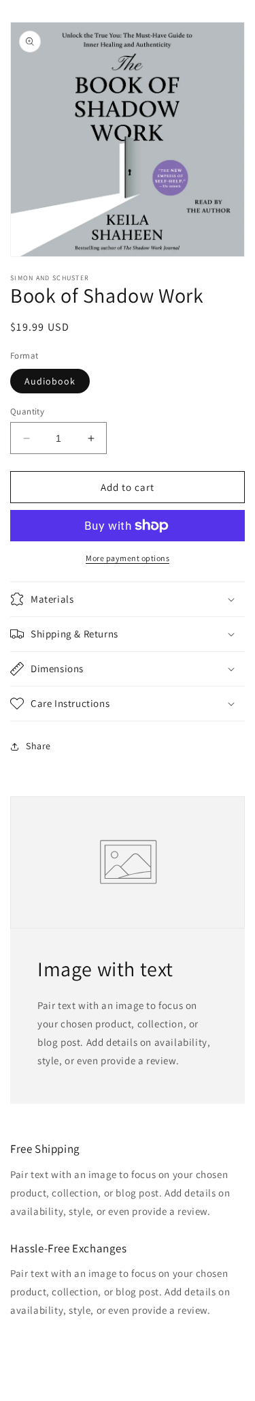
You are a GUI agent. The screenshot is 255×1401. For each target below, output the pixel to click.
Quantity (27, 411)
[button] (127, 599)
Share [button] (38, 746)
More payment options (127, 558)
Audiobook (49, 381)
